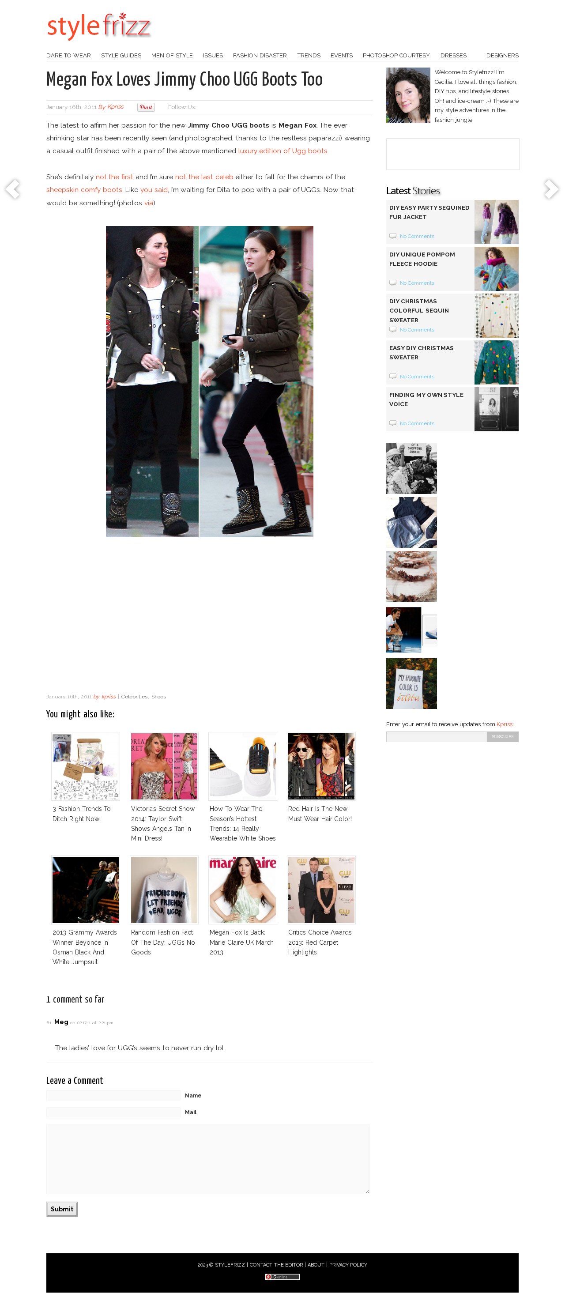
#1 (48, 1022)
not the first (115, 177)
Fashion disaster (260, 55)
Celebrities (134, 697)
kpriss (115, 107)
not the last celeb (204, 177)
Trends (309, 55)
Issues (213, 55)
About (316, 1265)
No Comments (417, 236)
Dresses (454, 55)
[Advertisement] (210, 617)
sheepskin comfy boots (84, 189)
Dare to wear (68, 55)
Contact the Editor (276, 1265)
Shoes (158, 697)
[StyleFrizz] (99, 45)
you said (154, 189)
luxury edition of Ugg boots (283, 151)
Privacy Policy (348, 1265)
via (148, 203)
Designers (502, 55)
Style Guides (121, 55)
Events (342, 55)
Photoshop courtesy (396, 55)
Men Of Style (172, 55)
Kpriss (504, 724)
